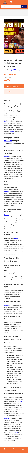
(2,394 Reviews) (15, 70)
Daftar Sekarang (12, 86)
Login (9, 91)
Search (23, 6)
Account (23, 451)
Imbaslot (6, 122)
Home (4, 451)
